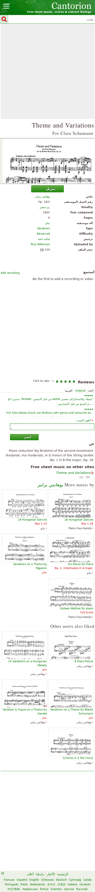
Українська (30, 889)
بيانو (48, 223)
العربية (68, 390)
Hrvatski (85, 884)
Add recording (10, 272)
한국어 (51, 884)
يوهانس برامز (42, 196)
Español (22, 879)
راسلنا (40, 874)
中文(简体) (14, 889)
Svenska (56, 889)
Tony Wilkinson (40, 244)
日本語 (61, 884)
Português (11, 884)
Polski (24, 884)
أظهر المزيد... (83, 420)
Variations (43, 228)
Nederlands (37, 884)
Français (9, 879)
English (34, 879)
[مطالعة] (47, 161)
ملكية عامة (44, 239)
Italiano (72, 884)
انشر (27, 437)
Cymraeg (75, 879)
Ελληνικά (47, 879)
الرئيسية (62, 874)
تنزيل (50, 189)
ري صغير (45, 207)
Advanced (43, 233)
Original (80, 390)
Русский (81, 889)
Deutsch (61, 879)
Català (87, 879)
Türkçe (44, 889)
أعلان (30, 874)
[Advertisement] (47, 71)
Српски (69, 889)
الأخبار (51, 874)
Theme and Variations (73, 473)
